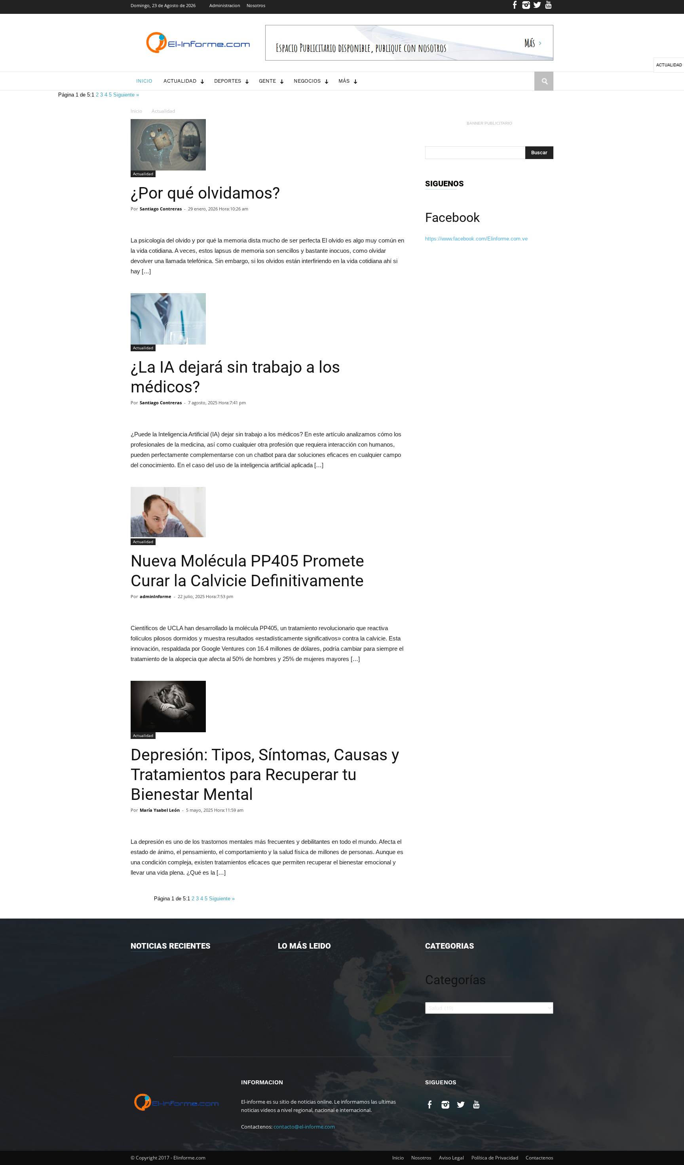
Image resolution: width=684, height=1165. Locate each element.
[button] (543, 88)
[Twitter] (537, 7)
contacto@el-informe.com (304, 1126)
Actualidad (179, 81)
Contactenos (539, 1157)
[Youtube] (548, 7)
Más (344, 81)
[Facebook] (515, 7)
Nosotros (256, 5)
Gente (267, 81)
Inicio (144, 81)
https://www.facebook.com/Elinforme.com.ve (476, 239)
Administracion (224, 5)
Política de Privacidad (494, 1157)
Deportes (227, 81)
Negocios (307, 81)
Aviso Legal (451, 1157)
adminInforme (155, 596)
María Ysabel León (160, 810)
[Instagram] (526, 7)
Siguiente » (126, 95)
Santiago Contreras (161, 209)
